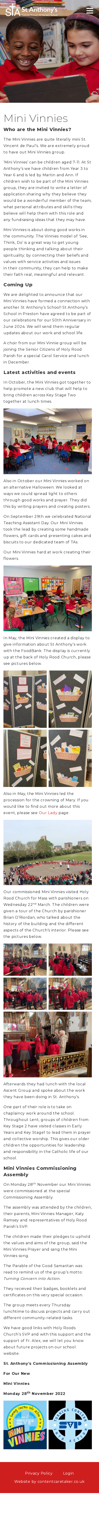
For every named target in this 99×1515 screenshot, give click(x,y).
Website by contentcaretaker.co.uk (49, 1481)
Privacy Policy (39, 1473)
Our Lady (48, 813)
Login (68, 1473)
